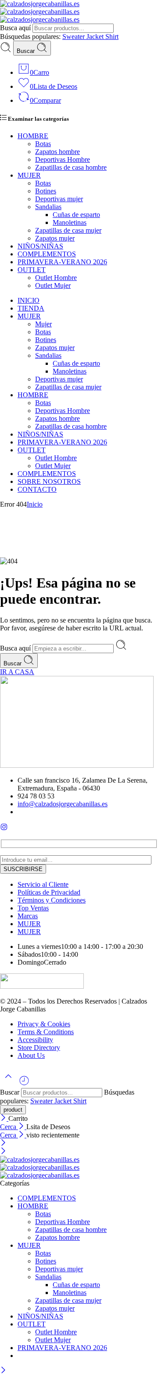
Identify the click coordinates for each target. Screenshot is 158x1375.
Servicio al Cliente (43, 884)
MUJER (29, 175)
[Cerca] (4, 1118)
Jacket (95, 36)
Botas (43, 143)
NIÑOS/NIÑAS (40, 246)
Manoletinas (69, 222)
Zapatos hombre (57, 151)
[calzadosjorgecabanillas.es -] (39, 11)
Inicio (35, 504)
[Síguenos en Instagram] (4, 828)
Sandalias (48, 206)
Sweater (74, 36)
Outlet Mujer (53, 285)
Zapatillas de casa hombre (71, 167)
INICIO (29, 300)
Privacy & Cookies (44, 1024)
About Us (31, 1055)
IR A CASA (17, 671)
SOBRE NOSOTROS (49, 481)
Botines (45, 191)
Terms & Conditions (46, 1032)
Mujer (43, 324)
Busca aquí (16, 27)
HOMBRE (33, 136)
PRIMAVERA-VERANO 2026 (62, 262)
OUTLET (32, 269)
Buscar (26, 51)
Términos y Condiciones (52, 900)
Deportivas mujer (59, 199)
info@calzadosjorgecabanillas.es (63, 804)
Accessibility (35, 1039)
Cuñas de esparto (76, 214)
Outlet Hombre (56, 277)
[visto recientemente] (24, 1084)
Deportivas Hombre (62, 159)
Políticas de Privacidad (49, 892)
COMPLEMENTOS (47, 254)
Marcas (28, 916)
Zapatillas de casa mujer (68, 230)
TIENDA (31, 308)
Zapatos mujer (55, 238)
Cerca (9, 1126)
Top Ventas (33, 908)
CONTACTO (37, 489)
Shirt (111, 36)
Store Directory (39, 1047)
